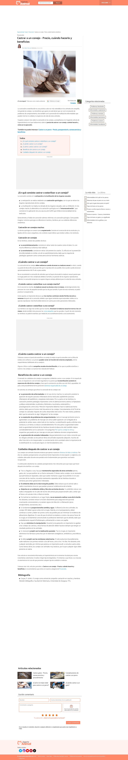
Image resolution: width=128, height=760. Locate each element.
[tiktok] (34, 750)
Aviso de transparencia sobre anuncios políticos (94, 756)
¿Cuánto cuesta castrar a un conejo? (35, 146)
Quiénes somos (41, 756)
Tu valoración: (38, 718)
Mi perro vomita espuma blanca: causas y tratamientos (98, 210)
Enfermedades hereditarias (97, 124)
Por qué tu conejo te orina (64, 429)
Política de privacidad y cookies (61, 756)
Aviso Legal (49, 756)
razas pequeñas (49, 311)
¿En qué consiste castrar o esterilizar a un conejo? (39, 141)
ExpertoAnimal (20, 32)
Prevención (31, 32)
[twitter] (20, 750)
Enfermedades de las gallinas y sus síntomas (97, 221)
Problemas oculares (97, 121)
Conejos (73, 103)
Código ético (22, 758)
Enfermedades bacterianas (97, 117)
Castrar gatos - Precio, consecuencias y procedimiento (40, 675)
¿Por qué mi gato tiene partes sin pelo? (98, 203)
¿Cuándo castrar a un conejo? (33, 144)
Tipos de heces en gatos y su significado (98, 217)
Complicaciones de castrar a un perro (72, 674)
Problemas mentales (97, 113)
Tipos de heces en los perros (95, 206)
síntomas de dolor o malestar (68, 452)
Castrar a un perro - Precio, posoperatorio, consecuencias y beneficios (49, 130)
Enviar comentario (73, 722)
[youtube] (27, 750)
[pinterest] (31, 750)
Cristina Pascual (27, 48)
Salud (26, 32)
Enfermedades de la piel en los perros (97, 197)
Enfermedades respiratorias (97, 110)
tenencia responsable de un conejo (56, 385)
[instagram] (24, 750)
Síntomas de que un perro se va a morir (98, 200)
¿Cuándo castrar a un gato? (73, 684)
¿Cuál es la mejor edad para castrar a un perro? (41, 684)
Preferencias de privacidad (76, 756)
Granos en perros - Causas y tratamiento (98, 214)
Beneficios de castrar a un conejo (34, 149)
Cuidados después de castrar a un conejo (36, 152)
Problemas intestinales (97, 106)
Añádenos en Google (54, 101)
